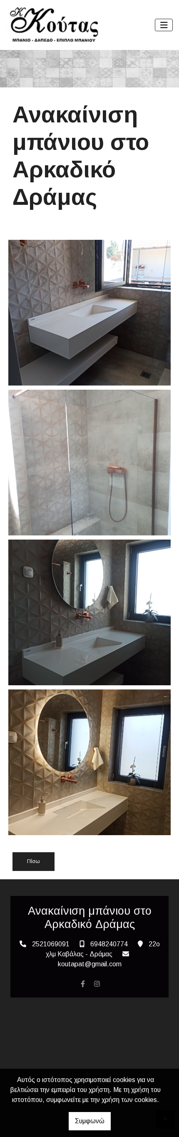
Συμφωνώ (89, 1121)
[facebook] (82, 983)
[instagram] (97, 983)
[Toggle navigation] (164, 25)
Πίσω (33, 861)
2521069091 (51, 944)
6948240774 (109, 944)
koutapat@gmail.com (90, 964)
